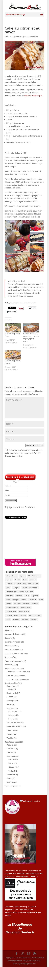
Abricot (14, 576)
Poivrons (26, 603)
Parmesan (32, 600)
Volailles (10, 738)
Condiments (12, 693)
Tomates (37, 615)
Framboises (33, 588)
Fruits (9, 778)
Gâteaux (18, 36)
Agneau (22, 576)
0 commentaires (31, 36)
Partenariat (9, 665)
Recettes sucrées (12, 742)
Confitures (11, 749)
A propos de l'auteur (13, 634)
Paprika (24, 600)
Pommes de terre (12, 607)
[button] (17, 236)
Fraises (24, 588)
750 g (8, 576)
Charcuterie (11, 686)
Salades (11, 715)
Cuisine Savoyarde (12, 642)
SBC (30, 615)
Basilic (25, 580)
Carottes (9, 584)
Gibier (9, 704)
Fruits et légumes (12, 649)
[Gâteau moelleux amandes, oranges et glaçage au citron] (31, 327)
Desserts (10, 756)
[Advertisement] (20, 538)
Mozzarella (9, 596)
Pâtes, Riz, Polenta (14, 726)
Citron (35, 584)
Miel (31, 592)
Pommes (35, 603)
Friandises (11, 774)
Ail (29, 576)
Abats (10, 689)
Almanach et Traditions (16, 671)
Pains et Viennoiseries (14, 661)
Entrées (10, 697)
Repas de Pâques (12, 615)
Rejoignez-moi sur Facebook (20, 507)
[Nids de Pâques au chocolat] (13, 354)
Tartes (11, 771)
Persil (41, 600)
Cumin (8, 588)
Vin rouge (34, 619)
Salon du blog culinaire (16, 679)
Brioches (12, 759)
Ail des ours (36, 576)
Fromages (11, 700)
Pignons (8, 603)
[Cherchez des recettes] (30, 801)
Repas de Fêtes (11, 611)
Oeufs (27, 596)
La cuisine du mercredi (14, 653)
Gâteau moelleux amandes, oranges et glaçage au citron (31, 337)
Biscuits (10, 745)
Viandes (10, 734)
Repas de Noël (24, 611)
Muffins (10, 782)
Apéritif (17, 580)
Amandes (9, 580)
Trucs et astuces (11, 786)
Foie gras (16, 588)
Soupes (11, 719)
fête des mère (10, 645)
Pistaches (17, 603)
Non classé (9, 657)
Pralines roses (25, 607)
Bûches (11, 763)
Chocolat (17, 584)
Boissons (8, 638)
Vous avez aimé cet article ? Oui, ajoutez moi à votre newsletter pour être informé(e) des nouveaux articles (23, 453)
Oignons (35, 596)
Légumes (10, 708)
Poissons (10, 730)
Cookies (10, 752)
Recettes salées (11, 683)
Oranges (15, 600)
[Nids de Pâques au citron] (13, 327)
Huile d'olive (23, 592)
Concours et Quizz (14, 675)
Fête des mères (11, 592)
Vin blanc (24, 619)
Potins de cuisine (12, 668)
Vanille (8, 619)
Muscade (19, 596)
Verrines (16, 619)
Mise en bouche (13, 722)
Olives (8, 600)
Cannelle (33, 580)
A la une (8, 630)
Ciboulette (27, 584)
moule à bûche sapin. (33, 95)
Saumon (23, 615)
